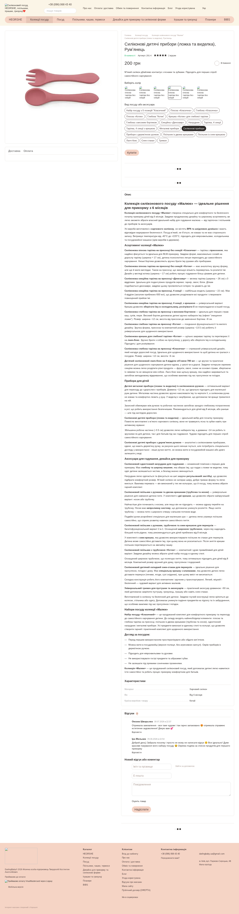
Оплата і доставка (103, 8)
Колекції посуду (39, 19)
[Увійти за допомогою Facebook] (198, 766)
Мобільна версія (15, 887)
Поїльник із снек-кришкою (211, 134)
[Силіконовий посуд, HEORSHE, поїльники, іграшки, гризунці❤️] (21, 856)
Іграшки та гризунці (185, 19)
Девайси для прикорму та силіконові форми (139, 19)
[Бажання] (214, 8)
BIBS (227, 19)
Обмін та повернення (127, 8)
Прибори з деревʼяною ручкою (142, 134)
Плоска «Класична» (181, 110)
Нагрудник (193, 122)
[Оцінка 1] (151, 801)
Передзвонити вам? (170, 858)
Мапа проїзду (205, 864)
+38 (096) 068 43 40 (60, 4)
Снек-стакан (147, 140)
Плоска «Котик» (134, 116)
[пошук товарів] (73, 10)
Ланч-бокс (131, 140)
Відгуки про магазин (132, 882)
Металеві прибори (169, 128)
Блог (170, 8)
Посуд (60, 19)
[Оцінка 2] (156, 801)
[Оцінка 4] (167, 801)
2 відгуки (172, 55)
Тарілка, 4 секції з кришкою (140, 128)
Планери (210, 19)
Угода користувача (185, 8)
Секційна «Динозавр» (172, 122)
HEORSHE (15, 19)
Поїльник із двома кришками (178, 134)
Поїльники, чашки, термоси (88, 19)
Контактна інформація (153, 8)
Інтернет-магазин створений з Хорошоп (21, 907)
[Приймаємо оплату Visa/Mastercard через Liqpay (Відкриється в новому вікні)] (28, 881)
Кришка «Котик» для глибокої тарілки (188, 116)
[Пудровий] (160, 93)
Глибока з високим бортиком (141, 122)
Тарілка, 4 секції (212, 122)
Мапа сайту (127, 886)
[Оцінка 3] (161, 801)
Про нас (87, 8)
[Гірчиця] (204, 93)
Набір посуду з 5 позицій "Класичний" (146, 110)
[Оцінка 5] (172, 801)
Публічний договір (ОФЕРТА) (136, 890)
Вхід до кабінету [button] (130, 854)
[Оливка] (146, 93)
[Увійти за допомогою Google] (203, 766)
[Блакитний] (189, 93)
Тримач (163, 140)
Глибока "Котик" (155, 116)
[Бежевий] (131, 93)
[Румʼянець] (175, 93)
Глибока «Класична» (207, 110)
